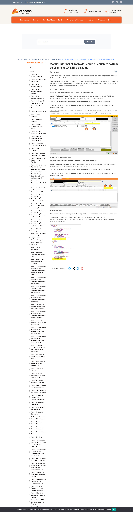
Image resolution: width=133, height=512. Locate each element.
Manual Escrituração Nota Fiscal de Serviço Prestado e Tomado (38, 481)
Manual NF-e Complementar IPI (36, 75)
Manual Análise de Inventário (36, 120)
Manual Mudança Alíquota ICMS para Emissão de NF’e (37, 138)
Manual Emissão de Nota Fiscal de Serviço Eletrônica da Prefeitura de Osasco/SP (38, 280)
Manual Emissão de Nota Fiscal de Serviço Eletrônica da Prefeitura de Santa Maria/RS (38, 223)
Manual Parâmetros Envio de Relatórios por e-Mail (38, 391)
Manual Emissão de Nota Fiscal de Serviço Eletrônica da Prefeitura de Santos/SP (38, 298)
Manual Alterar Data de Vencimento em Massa (38, 154)
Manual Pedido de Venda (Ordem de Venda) (88, 98)
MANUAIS (54, 59)
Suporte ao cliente (95, 11)
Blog (109, 20)
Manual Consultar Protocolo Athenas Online (38, 132)
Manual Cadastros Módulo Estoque (36, 423)
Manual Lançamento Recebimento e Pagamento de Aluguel (38, 397)
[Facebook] (113, 2)
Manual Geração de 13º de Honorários (38, 408)
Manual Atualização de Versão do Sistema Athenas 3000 (38, 363)
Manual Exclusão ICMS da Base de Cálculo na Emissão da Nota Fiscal (38, 306)
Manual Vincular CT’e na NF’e (38, 433)
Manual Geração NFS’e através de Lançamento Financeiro (38, 502)
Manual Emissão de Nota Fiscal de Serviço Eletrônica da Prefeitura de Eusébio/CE (38, 214)
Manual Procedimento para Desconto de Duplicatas (37, 261)
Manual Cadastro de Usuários (37, 369)
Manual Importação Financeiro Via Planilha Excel (38, 254)
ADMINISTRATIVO (45, 59)
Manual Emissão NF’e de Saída (76, 166)
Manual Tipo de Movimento (36, 248)
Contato (90, 20)
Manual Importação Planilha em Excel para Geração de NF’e (38, 375)
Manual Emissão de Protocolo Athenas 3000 (38, 144)
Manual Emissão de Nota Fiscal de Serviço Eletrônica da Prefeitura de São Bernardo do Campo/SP (38, 270)
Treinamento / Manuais (75, 20)
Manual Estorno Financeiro (35, 149)
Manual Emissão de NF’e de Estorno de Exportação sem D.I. (38, 190)
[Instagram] (117, 2)
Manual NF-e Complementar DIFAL (37, 97)
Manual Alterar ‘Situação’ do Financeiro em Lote (38, 459)
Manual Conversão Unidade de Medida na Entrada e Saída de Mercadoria (38, 348)
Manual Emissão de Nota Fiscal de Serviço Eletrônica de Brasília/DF (38, 167)
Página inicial (22, 59)
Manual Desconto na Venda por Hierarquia (37, 381)
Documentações (33, 59)
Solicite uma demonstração (74, 11)
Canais (60, 20)
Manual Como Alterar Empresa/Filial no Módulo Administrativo (38, 322)
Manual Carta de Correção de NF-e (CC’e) (36, 126)
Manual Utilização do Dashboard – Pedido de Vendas (38, 495)
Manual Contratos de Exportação (37, 413)
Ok (114, 509)
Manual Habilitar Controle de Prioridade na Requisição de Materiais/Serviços (38, 237)
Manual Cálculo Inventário (35, 115)
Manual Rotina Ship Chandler (37, 243)
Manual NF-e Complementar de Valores (36, 91)
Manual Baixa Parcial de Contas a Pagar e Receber (38, 160)
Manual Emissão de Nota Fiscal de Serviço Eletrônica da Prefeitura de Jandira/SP (38, 289)
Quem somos (24, 20)
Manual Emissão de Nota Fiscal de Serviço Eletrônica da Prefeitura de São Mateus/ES (38, 314)
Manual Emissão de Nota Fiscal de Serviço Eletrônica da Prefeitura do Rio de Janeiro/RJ (38, 198)
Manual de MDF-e (36, 437)
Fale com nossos (115, 11)
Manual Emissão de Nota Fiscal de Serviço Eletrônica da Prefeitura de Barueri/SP (38, 452)
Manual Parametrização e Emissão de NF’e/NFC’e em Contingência (38, 206)
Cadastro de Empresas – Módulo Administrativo (38, 418)
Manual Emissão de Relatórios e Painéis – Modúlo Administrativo (37, 488)
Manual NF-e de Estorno (38, 111)
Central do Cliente (49, 20)
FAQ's (31, 67)
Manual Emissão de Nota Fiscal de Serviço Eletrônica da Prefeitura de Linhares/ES (38, 330)
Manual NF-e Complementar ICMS (37, 85)
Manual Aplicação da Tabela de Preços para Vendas (38, 356)
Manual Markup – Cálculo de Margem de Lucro (38, 386)
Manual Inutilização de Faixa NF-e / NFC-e (37, 102)
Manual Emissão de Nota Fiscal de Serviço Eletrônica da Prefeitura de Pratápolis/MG (38, 339)
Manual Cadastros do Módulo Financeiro (37, 428)
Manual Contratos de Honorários (37, 403)
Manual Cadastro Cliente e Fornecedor (38, 80)
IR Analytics (101, 20)
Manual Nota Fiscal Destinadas (36, 107)
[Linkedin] (121, 2)
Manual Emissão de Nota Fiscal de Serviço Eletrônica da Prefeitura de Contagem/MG (38, 175)
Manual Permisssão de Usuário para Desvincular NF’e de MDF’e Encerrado (38, 443)
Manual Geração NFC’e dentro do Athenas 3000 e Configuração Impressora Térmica (38, 466)
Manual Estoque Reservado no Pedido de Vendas (38, 183)
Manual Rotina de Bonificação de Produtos (38, 230)
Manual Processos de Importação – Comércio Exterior (38, 474)
